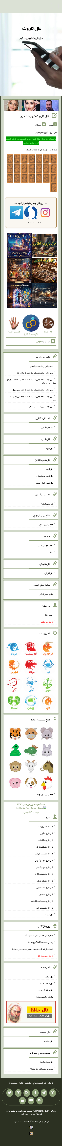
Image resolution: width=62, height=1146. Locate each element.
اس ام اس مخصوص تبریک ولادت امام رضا (35, 372)
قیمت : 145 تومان (31, 808)
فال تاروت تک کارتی (44, 846)
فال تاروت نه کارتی (45, 880)
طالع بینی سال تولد (45, 794)
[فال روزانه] (19, 246)
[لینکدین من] (22, 1100)
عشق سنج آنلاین (46, 594)
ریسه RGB (48, 615)
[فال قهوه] (44, 271)
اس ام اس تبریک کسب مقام (41, 406)
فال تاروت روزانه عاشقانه (42, 901)
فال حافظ (49, 976)
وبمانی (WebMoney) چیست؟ (40, 942)
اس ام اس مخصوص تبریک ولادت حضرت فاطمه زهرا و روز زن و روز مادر (31, 381)
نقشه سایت (18, 1121)
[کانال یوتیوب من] (31, 1100)
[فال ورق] (19, 296)
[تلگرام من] (44, 1093)
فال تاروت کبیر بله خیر (34, 116)
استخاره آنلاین (47, 427)
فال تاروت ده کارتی (44, 887)
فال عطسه (48, 1041)
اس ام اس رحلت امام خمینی (41, 366)
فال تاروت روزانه (45, 826)
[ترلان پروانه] (31, 106)
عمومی (39, 341)
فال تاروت (31, 28)
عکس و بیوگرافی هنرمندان (41, 1068)
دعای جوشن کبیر (45, 545)
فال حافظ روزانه (46, 983)
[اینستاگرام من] (26, 1093)
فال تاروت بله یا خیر (44, 907)
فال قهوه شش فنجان (44, 482)
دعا (51, 552)
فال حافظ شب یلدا (45, 990)
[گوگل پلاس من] (39, 1100)
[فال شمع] (19, 271)
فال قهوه (49, 469)
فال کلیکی (48, 573)
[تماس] (18, 1093)
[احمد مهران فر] (49, 106)
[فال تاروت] (44, 246)
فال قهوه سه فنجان (45, 476)
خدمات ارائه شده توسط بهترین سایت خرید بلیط (32, 949)
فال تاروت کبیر (46, 833)
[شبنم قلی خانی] (13, 106)
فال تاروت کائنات (45, 840)
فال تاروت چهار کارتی (44, 860)
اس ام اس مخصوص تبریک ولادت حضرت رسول (32, 389)
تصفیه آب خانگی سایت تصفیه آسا (38, 935)
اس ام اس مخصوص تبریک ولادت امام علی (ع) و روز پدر (32, 398)
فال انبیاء (49, 448)
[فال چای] (44, 296)
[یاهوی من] (52, 1093)
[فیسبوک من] (35, 1093)
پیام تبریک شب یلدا (44, 997)
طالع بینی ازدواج (46, 524)
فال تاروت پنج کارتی (44, 867)
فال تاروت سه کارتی (44, 853)
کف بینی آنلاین (47, 503)
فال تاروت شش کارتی (43, 874)
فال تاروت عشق (46, 894)
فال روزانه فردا (46, 1062)
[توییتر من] (9, 1093)
